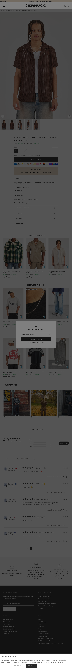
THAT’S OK (31, 666)
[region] (36, 661)
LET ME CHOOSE (18, 666)
